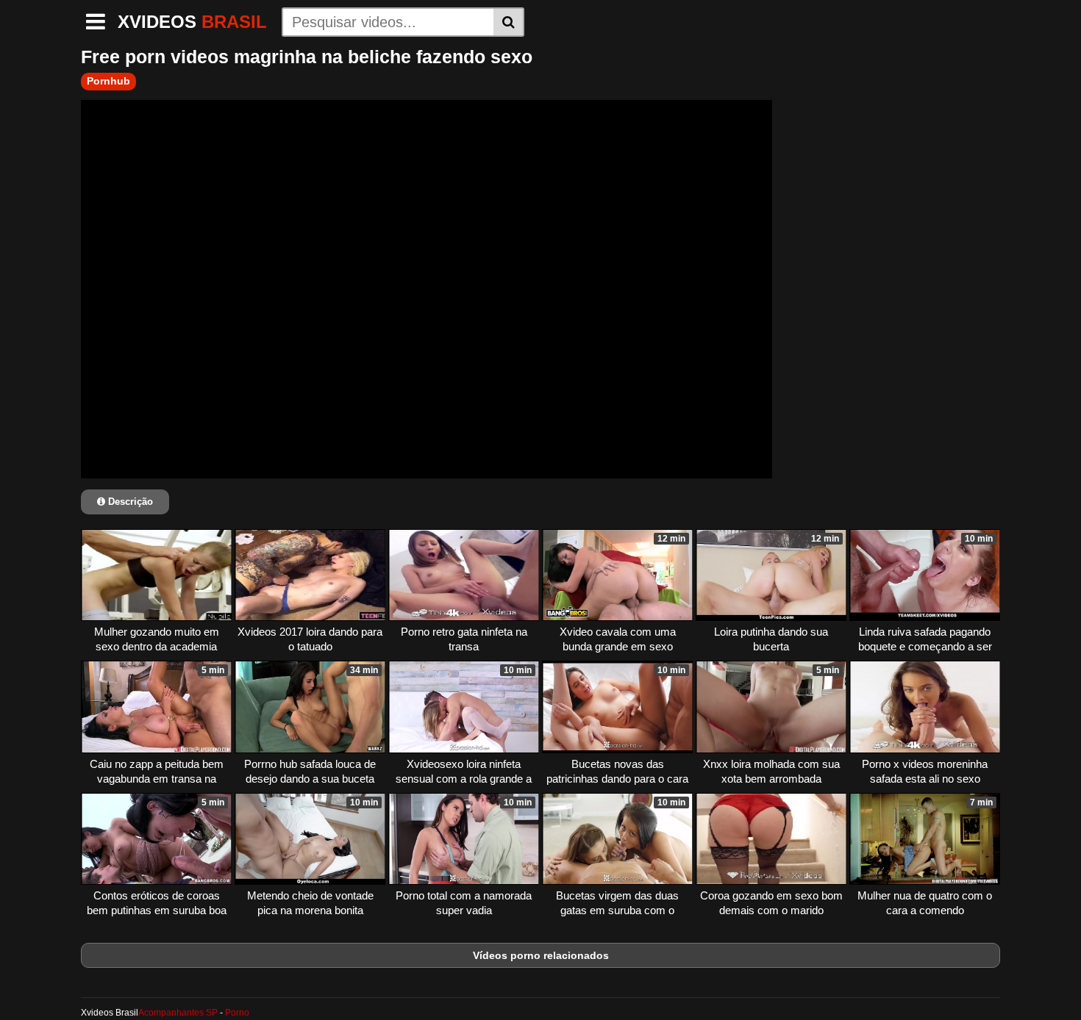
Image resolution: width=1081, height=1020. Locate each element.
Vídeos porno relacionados (541, 955)
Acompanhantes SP (178, 1013)
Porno (237, 1013)
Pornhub (108, 81)
